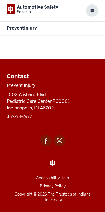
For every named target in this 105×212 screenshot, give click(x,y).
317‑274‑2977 (19, 116)
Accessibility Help (52, 177)
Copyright (23, 194)
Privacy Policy (53, 186)
